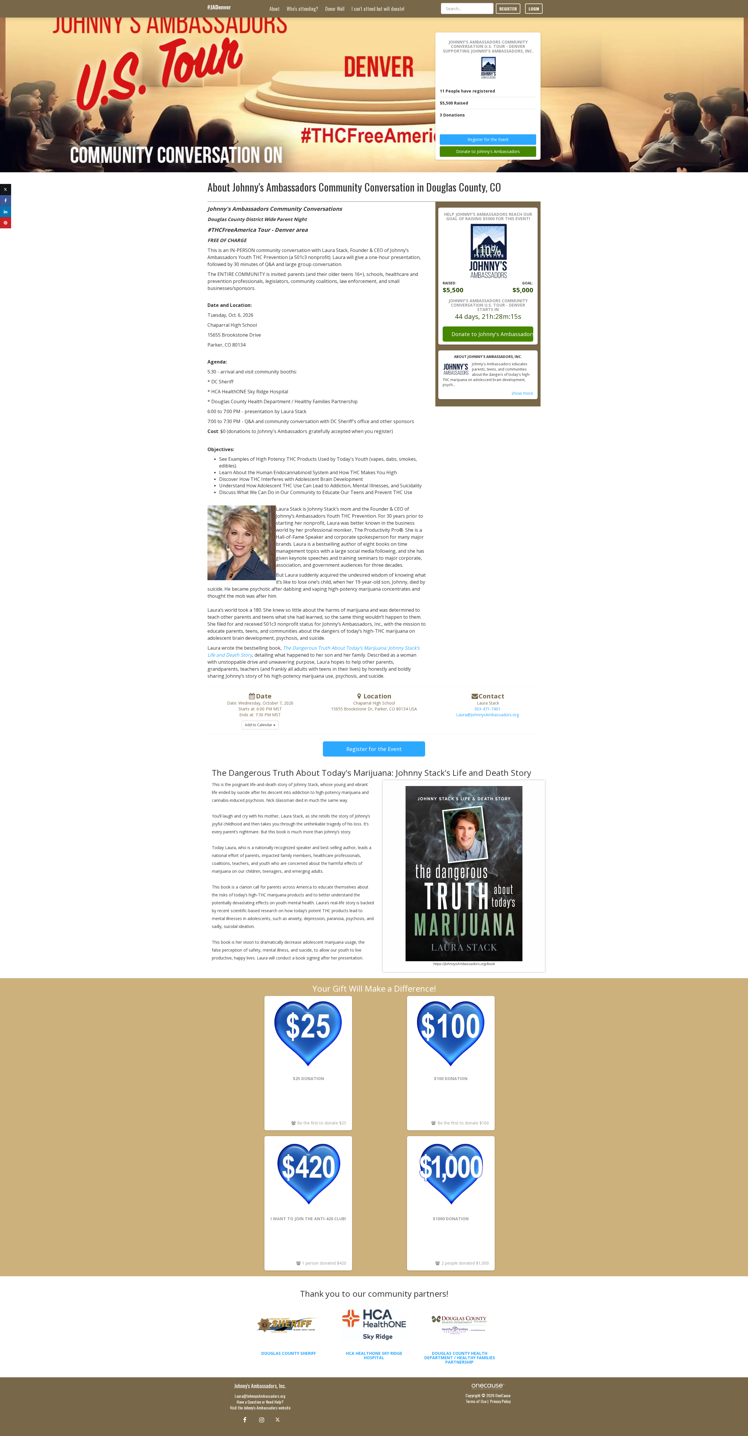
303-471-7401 (487, 709)
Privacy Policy (500, 1401)
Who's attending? (302, 8)
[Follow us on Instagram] (259, 1419)
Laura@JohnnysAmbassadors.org (487, 714)
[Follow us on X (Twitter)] (278, 1419)
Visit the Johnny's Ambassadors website (260, 1407)
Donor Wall (334, 8)
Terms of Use (476, 1401)
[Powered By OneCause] (488, 1386)
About (274, 8)
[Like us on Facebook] (243, 1419)
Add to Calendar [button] (259, 724)
